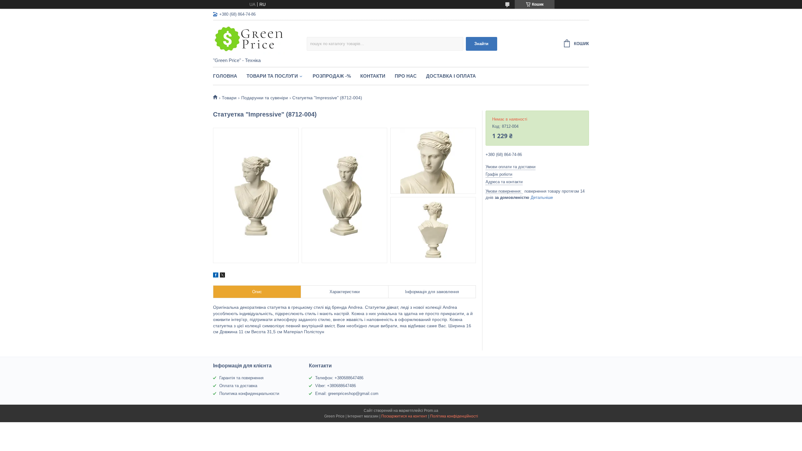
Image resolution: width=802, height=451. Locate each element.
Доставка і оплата (451, 76)
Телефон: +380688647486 (339, 378)
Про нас (406, 76)
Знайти (481, 43)
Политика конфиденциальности (249, 393)
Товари (229, 97)
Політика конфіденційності (454, 416)
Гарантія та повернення (241, 378)
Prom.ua (431, 410)
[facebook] (215, 275)
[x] (222, 275)
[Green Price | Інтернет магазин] (260, 39)
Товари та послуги (272, 76)
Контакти (372, 76)
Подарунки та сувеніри (264, 97)
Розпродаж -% (332, 76)
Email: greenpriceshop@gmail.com (346, 393)
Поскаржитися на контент (404, 416)
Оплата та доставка (238, 385)
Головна (225, 76)
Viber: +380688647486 (335, 385)
